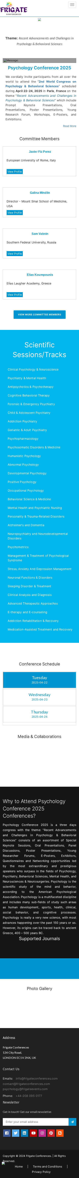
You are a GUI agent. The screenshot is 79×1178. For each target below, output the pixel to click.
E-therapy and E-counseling (27, 612)
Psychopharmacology (23, 438)
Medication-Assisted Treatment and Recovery (40, 629)
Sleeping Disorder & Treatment (29, 586)
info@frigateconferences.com (37, 1078)
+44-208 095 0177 (29, 1096)
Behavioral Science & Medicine (29, 499)
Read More (69, 125)
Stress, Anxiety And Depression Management (39, 569)
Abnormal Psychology (23, 464)
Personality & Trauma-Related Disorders (36, 516)
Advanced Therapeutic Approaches (33, 603)
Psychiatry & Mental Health (27, 378)
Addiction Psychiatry (22, 421)
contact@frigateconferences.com (26, 1084)
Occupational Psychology (26, 490)
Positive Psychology (22, 482)
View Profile (15, 171)
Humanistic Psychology (24, 456)
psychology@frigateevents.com (25, 1089)
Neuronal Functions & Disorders (30, 577)
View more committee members (39, 314)
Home (19, 1166)
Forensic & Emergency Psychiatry (31, 404)
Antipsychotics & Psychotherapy (31, 387)
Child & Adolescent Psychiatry (29, 412)
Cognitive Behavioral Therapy (29, 395)
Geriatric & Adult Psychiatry (27, 430)
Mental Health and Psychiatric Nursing (35, 508)
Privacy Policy (41, 1172)
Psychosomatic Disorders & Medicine (34, 447)
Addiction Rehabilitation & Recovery (33, 621)
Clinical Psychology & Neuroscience (33, 369)
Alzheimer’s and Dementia (26, 525)
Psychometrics (18, 547)
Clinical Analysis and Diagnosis (30, 595)
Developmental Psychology (27, 473)
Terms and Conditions (47, 1166)
